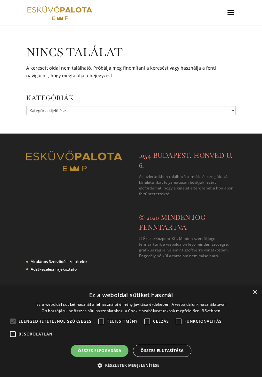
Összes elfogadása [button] (99, 350)
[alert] (131, 331)
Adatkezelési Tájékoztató (54, 269)
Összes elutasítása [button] (162, 350)
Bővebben (211, 310)
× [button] (254, 292)
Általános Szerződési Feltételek (59, 261)
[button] (131, 365)
